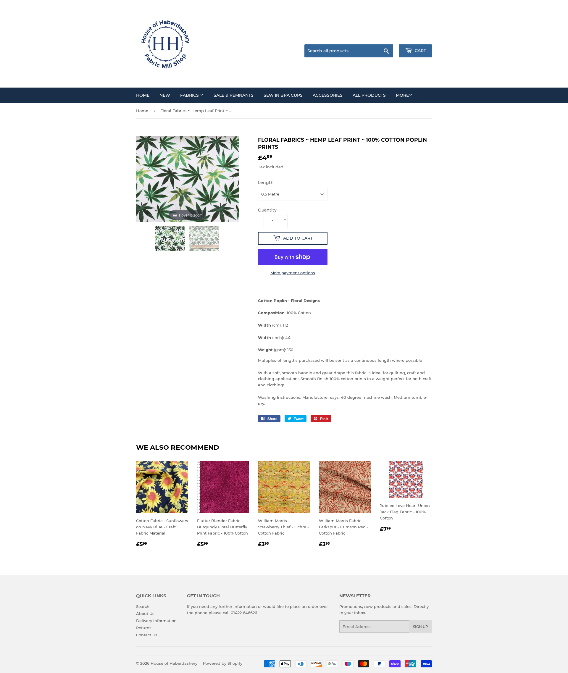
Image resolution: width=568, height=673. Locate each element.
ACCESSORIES (328, 95)
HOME (142, 95)
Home (142, 110)
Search (142, 606)
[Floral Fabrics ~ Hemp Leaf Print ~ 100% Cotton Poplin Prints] (170, 238)
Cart (420, 50)
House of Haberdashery (174, 663)
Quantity (267, 210)
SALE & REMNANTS (234, 95)
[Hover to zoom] (187, 179)
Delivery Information (156, 620)
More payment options (292, 272)
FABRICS (190, 95)
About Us (145, 613)
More (402, 95)
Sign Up (420, 626)
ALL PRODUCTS (369, 95)
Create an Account (415, 37)
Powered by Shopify (222, 663)
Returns (143, 627)
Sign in (385, 37)
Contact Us (146, 634)
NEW (164, 95)
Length (266, 182)
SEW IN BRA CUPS (283, 95)
